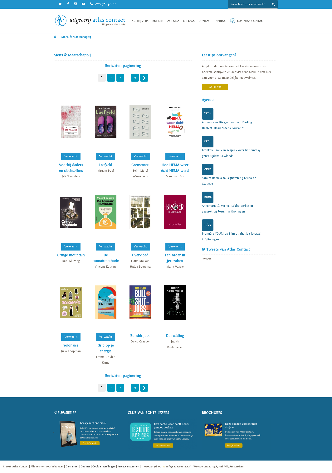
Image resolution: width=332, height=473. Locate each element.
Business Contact (251, 21)
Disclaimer (72, 466)
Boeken (158, 21)
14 (135, 77)
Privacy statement (128, 466)
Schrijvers (140, 21)
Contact (205, 21)
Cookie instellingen (103, 466)
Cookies (85, 466)
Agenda (173, 21)
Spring (221, 21)
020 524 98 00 (105, 4)
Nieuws (189, 21)
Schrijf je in (215, 86)
